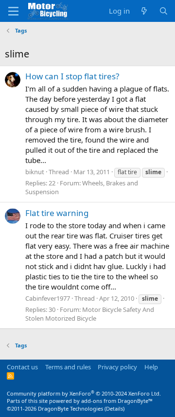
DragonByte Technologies (70, 408)
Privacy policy (117, 367)
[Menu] (13, 11)
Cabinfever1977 (47, 298)
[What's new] (144, 11)
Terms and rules (68, 367)
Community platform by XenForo (84, 393)
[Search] (163, 11)
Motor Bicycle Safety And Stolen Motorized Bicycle (89, 314)
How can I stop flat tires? (72, 76)
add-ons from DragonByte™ (117, 400)
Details (114, 408)
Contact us (22, 367)
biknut (34, 171)
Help (151, 367)
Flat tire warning (56, 212)
